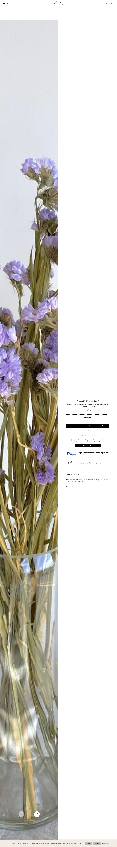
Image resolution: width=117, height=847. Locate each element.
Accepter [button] (97, 843)
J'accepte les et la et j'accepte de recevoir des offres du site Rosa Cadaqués (88, 441)
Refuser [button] (88, 843)
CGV (83, 440)
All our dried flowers (78, 404)
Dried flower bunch (92, 404)
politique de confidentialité (95, 440)
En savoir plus (105, 843)
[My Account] (107, 3)
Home (69, 404)
